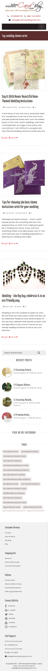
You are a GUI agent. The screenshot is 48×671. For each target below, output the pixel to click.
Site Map (8, 540)
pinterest (12, 618)
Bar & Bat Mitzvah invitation (14, 475)
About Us (8, 558)
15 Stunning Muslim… (23, 399)
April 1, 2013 (9, 307)
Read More (8, 137)
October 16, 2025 (11, 107)
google (12, 610)
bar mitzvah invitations (30, 484)
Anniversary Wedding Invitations (16, 470)
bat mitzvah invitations (13, 498)
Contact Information (12, 566)
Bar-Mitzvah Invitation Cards (15, 489)
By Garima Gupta (25, 107)
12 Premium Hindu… (22, 414)
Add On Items (10, 537)
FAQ (6, 544)
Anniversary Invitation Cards (15, 456)
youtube (12, 622)
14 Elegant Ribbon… (22, 384)
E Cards (8, 533)
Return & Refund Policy (13, 584)
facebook (11, 606)
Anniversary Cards (11, 452)
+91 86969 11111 (16, 16)
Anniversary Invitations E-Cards (16, 465)
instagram (13, 627)
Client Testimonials (12, 562)
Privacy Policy (10, 580)
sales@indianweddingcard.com (26, 20)
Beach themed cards (12, 507)
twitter (11, 614)
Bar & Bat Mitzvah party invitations (17, 479)
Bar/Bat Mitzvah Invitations (14, 493)
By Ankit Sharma (21, 213)
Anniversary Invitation (29, 452)
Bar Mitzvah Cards (11, 484)
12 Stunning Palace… (23, 369)
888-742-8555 (34, 16)
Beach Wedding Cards (33, 507)
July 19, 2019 (9, 213)
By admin (18, 307)
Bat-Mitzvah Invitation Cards (15, 502)
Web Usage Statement (13, 591)
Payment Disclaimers (13, 588)
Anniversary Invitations (12, 461)
